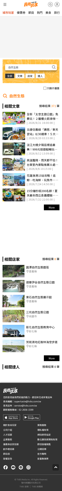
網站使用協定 (44, 434)
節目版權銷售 (44, 444)
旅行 (57, 12)
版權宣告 (7, 458)
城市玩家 (8, 12)
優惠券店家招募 (11, 444)
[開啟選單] (5, 4)
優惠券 (21, 12)
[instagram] (28, 467)
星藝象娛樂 (42, 458)
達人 (40, 76)
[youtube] (13, 467)
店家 (30, 76)
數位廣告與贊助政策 (47, 439)
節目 (31, 12)
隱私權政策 (42, 429)
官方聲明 (41, 453)
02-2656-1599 (26, 409)
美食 (48, 12)
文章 (19, 76)
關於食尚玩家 (10, 425)
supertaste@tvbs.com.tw (27, 401)
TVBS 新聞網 (37, 486)
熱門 (40, 12)
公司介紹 (7, 429)
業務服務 (41, 425)
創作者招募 (8, 449)
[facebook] (5, 467)
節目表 (6, 453)
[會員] (57, 4)
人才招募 (7, 434)
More (52, 207)
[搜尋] (50, 4)
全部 (9, 76)
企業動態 (7, 439)
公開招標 (41, 449)
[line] (20, 467)
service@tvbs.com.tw (25, 405)
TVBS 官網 (24, 486)
